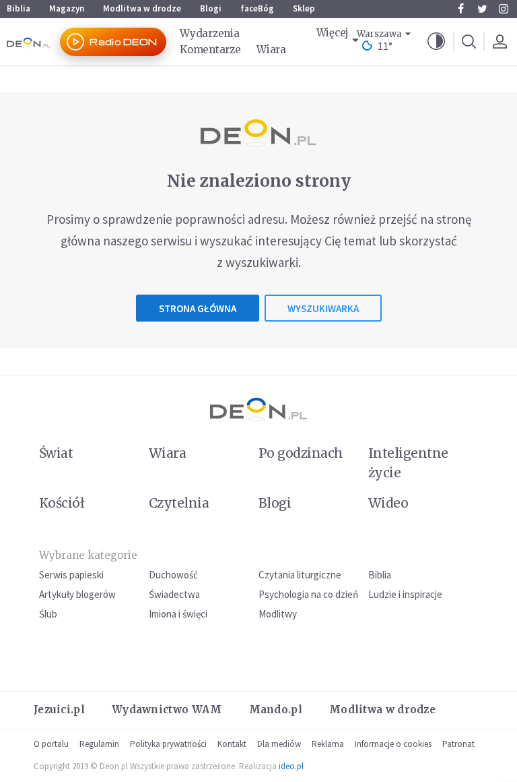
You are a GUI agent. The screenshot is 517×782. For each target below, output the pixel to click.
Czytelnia (179, 503)
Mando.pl (275, 709)
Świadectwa (174, 594)
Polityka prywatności (168, 744)
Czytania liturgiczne (299, 574)
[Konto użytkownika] (499, 42)
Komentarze (210, 49)
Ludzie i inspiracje (405, 594)
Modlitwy (277, 613)
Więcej (332, 32)
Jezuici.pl (59, 709)
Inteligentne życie (408, 463)
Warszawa (379, 34)
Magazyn (66, 8)
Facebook (460, 9)
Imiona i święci (178, 613)
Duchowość (173, 574)
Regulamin (99, 744)
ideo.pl (291, 766)
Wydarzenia (209, 33)
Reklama (328, 744)
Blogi (210, 8)
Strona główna (197, 308)
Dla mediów (279, 744)
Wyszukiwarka (323, 308)
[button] (436, 42)
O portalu (51, 744)
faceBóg (257, 8)
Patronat (458, 744)
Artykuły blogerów (77, 594)
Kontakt (231, 744)
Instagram (503, 9)
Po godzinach (300, 453)
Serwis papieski (71, 574)
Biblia (18, 8)
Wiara (271, 49)
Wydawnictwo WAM (167, 709)
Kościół (61, 503)
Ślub (48, 613)
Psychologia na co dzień (308, 594)
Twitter (482, 9)
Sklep (304, 8)
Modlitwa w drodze (142, 8)
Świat (56, 453)
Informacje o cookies (393, 744)
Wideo (388, 503)
